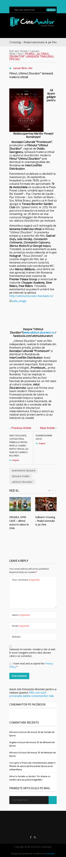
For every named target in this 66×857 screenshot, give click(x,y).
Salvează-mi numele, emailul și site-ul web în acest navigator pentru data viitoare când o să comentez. (32, 653)
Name (21, 614)
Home (23, 51)
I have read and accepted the (31, 665)
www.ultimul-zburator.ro (38, 332)
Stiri (20, 54)
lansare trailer (21, 476)
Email (20, 625)
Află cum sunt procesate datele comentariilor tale (31, 694)
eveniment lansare (23, 470)
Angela (15, 460)
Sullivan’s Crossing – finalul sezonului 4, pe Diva (45, 521)
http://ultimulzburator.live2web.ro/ (31, 296)
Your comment (26, 579)
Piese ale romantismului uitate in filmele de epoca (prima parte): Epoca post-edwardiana (32, 766)
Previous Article (20, 428)
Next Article (48, 428)
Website (16, 636)
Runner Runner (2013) (44, 437)
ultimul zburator (22, 482)
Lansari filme (20, 68)
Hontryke (50, 853)
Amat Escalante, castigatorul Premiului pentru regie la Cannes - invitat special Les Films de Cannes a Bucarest (18, 445)
